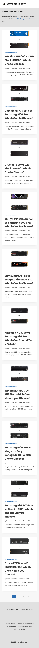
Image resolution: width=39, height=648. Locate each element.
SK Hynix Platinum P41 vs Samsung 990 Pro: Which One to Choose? (19, 222)
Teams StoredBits (11, 68)
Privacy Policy (10, 624)
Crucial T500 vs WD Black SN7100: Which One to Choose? (18, 168)
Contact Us (11, 626)
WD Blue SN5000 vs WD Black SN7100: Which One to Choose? (19, 60)
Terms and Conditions (25, 624)
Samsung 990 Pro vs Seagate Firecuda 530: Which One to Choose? (19, 279)
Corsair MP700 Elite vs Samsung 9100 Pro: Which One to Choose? (19, 114)
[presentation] (19, 39)
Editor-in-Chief (19, 629)
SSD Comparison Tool (24, 19)
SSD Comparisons (11, 52)
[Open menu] (35, 3)
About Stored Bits (25, 626)
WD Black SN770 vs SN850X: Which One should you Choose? (17, 394)
